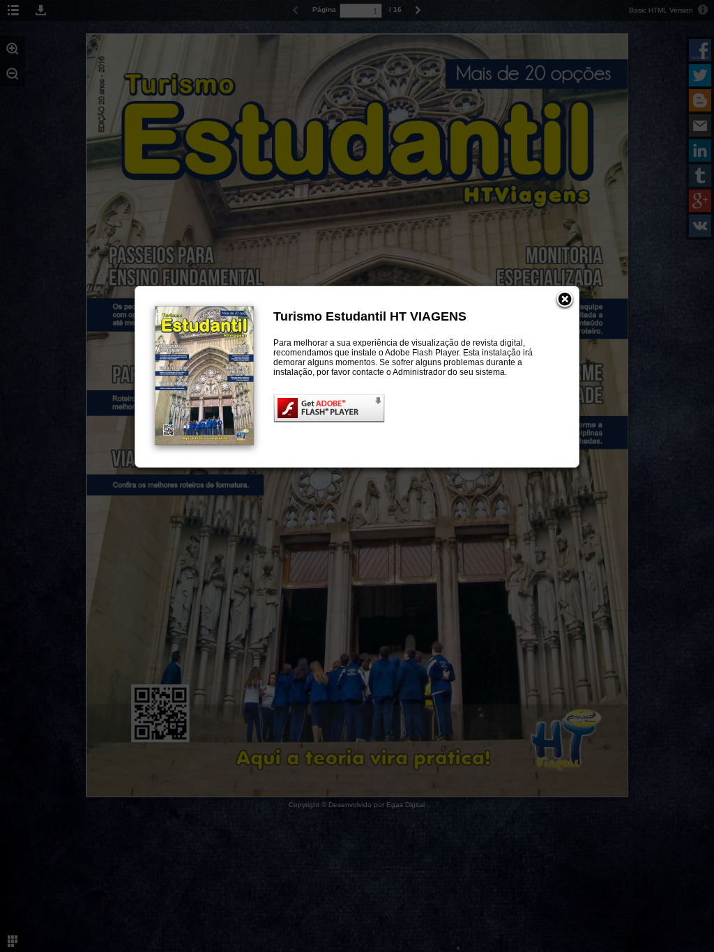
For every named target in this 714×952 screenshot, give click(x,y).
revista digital (498, 343)
